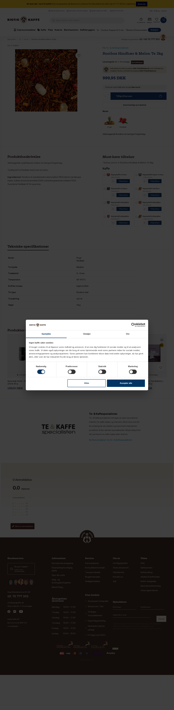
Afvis (86, 383)
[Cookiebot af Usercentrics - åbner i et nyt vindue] (133, 325)
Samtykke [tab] (46, 334)
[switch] (72, 372)
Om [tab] (127, 334)
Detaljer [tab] (87, 334)
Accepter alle (126, 383)
